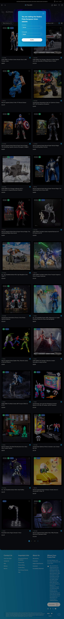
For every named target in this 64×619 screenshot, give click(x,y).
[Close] (43, 13)
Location (24, 24)
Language (24, 31)
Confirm (32, 39)
